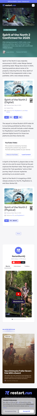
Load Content (26, 154)
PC (13, 110)
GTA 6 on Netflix (12, 1)
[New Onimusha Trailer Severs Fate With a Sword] (18, 343)
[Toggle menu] (33, 5)
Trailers (27, 266)
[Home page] (9, 5)
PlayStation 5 (18, 110)
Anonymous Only (10, 411)
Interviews (17, 266)
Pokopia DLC (25, 1)
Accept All (26, 411)
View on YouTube (12, 154)
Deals (19, 1)
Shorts (8, 266)
